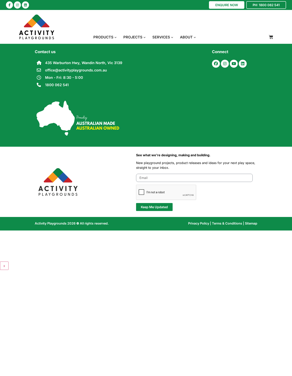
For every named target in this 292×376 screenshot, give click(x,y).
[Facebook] (216, 64)
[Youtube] (234, 64)
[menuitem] (105, 37)
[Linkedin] (25, 4)
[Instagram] (17, 4)
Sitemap (251, 223)
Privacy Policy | (200, 223)
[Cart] (271, 37)
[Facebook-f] (9, 4)
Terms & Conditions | (228, 223)
